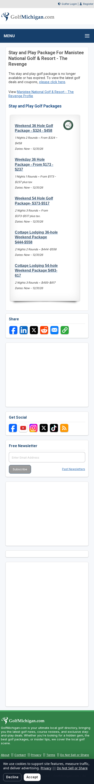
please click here (52, 82)
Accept (32, 777)
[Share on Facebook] (13, 330)
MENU (9, 35)
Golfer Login (69, 4)
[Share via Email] (54, 330)
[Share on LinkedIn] (24, 330)
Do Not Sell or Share (74, 755)
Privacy (36, 755)
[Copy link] (65, 330)
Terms (50, 755)
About (5, 755)
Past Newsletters (73, 469)
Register (88, 4)
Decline (12, 777)
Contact (20, 755)
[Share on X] (34, 330)
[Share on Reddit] (44, 330)
